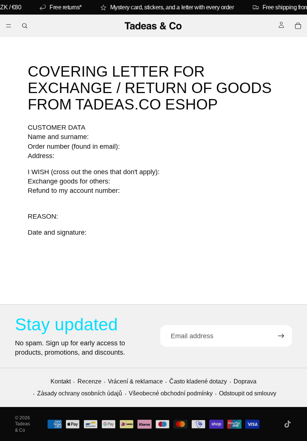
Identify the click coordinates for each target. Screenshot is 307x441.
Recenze (89, 381)
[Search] (24, 26)
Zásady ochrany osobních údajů (79, 393)
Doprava (245, 381)
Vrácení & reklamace (135, 381)
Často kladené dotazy (198, 381)
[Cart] (298, 26)
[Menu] (8, 25)
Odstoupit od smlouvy (247, 393)
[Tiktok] (287, 424)
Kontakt (61, 381)
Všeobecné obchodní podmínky (171, 393)
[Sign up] (281, 336)
